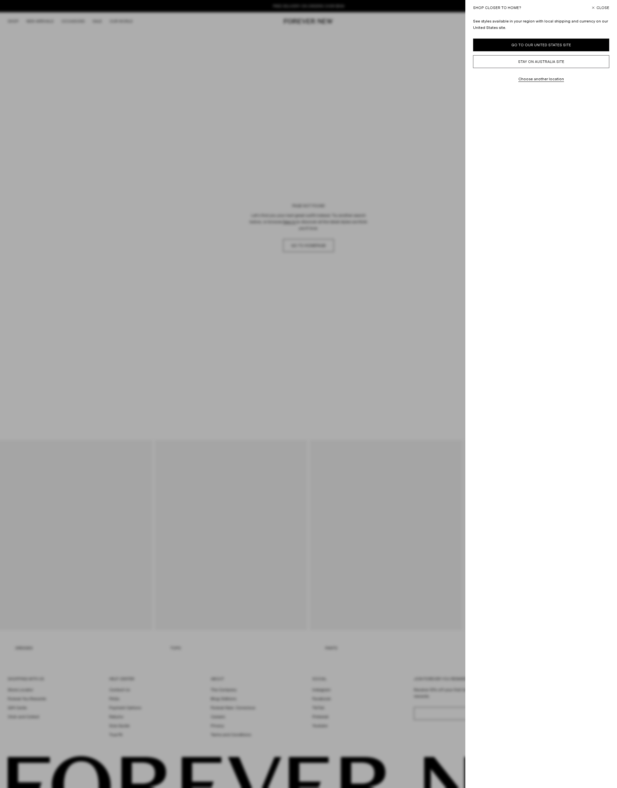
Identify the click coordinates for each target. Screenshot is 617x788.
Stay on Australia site (541, 61)
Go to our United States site (541, 45)
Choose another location (541, 79)
